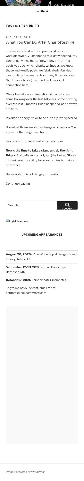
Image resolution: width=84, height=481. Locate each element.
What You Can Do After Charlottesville (40, 42)
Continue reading (18, 183)
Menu (44, 11)
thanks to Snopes (48, 65)
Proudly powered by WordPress (25, 471)
